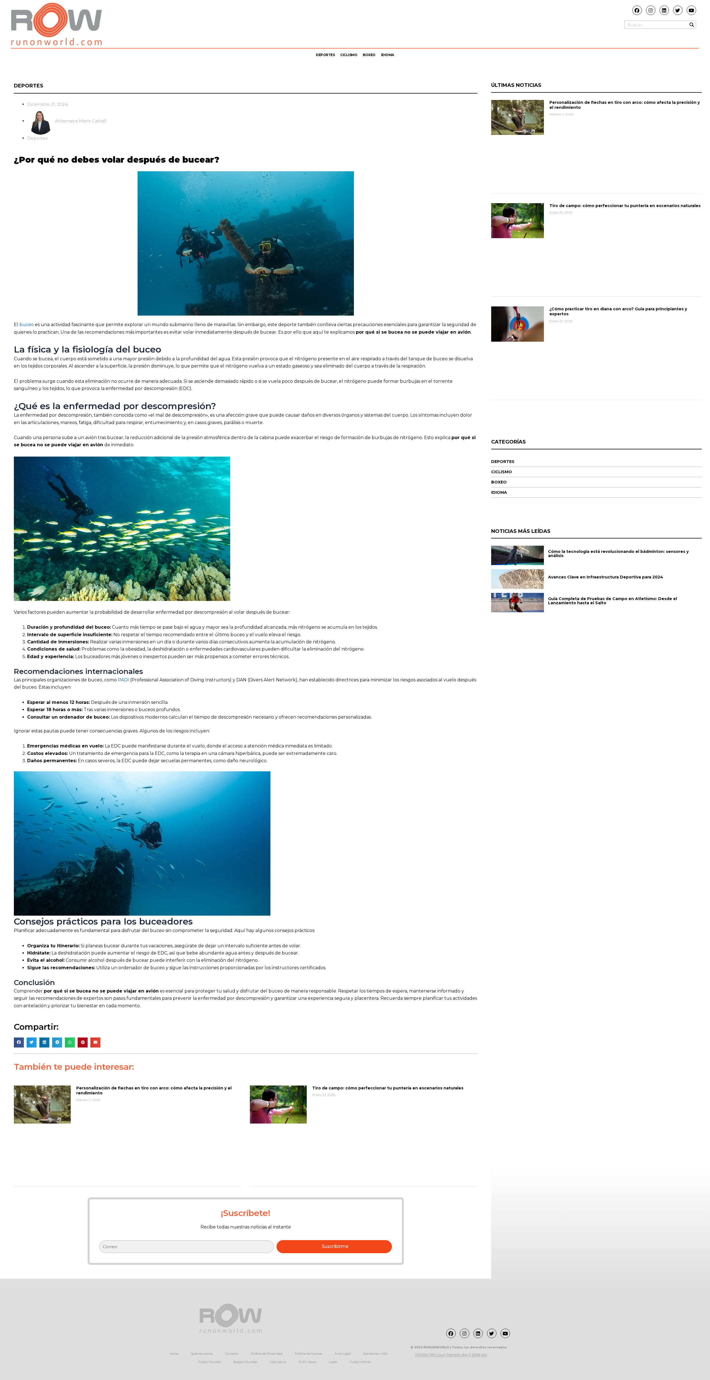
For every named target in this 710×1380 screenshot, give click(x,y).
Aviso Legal (342, 1354)
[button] (19, 1042)
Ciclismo (348, 55)
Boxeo (369, 55)
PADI (123, 680)
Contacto (231, 1354)
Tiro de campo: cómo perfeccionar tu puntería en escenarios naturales (387, 1088)
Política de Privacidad (266, 1354)
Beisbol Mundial (245, 1362)
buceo (26, 324)
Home (173, 1354)
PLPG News (307, 1362)
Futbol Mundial (209, 1362)
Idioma (387, 55)
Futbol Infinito (360, 1362)
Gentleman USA (375, 1354)
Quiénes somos (202, 1354)
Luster (333, 1362)
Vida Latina (278, 1362)
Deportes (325, 55)
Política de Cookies (308, 1354)
